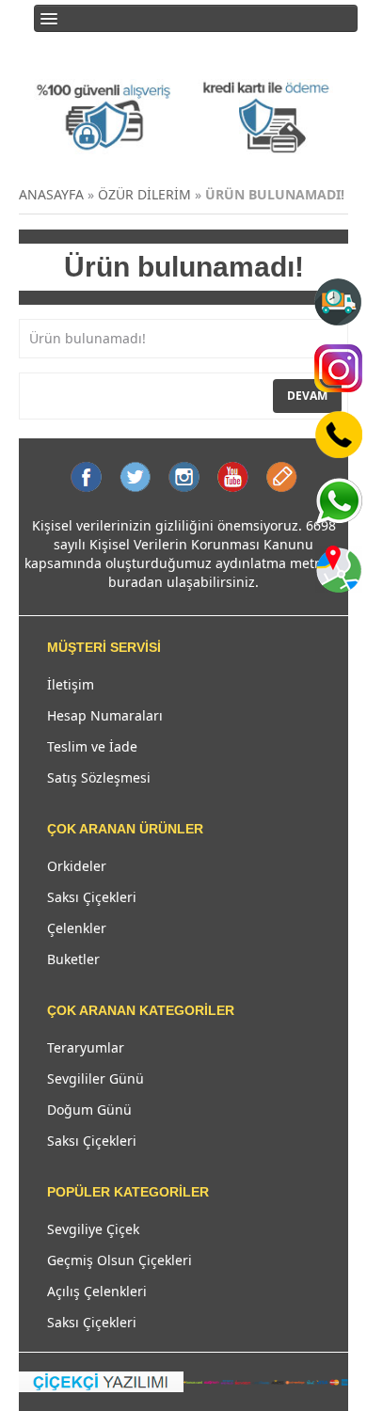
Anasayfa (51, 194)
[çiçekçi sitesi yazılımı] (101, 1380)
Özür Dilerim (144, 194)
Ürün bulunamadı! (274, 194)
